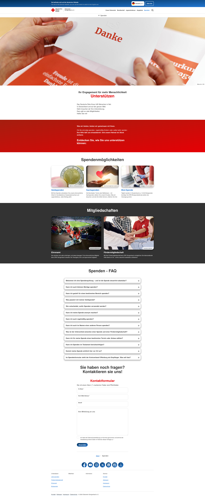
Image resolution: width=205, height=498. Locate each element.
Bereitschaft (121, 10)
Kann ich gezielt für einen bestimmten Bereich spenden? (87, 293)
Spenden (147, 10)
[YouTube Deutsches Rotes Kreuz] (90, 464)
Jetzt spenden (55, 477)
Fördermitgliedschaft (114, 252)
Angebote (140, 10)
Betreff (80, 402)
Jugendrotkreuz (130, 10)
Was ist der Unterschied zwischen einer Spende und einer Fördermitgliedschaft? (96, 332)
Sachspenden (92, 189)
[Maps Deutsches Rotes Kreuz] (120, 464)
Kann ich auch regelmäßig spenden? (80, 319)
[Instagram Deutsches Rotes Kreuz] (96, 464)
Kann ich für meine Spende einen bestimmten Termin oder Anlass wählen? (94, 338)
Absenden (82, 445)
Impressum (106, 483)
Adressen (105, 480)
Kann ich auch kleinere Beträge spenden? (82, 287)
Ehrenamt (55, 252)
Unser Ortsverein (111, 10)
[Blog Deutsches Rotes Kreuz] (114, 464)
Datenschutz (106, 486)
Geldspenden (57, 189)
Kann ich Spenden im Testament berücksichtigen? (85, 344)
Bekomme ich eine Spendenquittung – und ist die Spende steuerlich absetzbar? (96, 280)
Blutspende (54, 486)
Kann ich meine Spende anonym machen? (82, 312)
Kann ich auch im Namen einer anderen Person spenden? (88, 325)
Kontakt (105, 477)
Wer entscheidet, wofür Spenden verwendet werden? (86, 306)
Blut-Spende (127, 189)
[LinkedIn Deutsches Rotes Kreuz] (108, 464)
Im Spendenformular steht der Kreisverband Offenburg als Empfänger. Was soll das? (98, 357)
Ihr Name (81, 389)
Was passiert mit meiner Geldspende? (80, 300)
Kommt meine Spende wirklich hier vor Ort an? (84, 351)
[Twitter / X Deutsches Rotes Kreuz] (102, 464)
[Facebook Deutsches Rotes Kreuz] (84, 464)
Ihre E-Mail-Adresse (84, 396)
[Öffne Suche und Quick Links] (152, 10)
